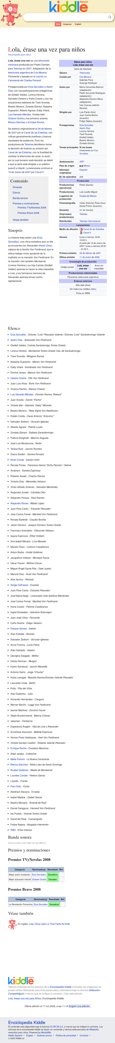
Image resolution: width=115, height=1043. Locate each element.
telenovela (43, 60)
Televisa (83, 213)
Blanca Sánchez (17, 122)
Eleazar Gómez (18, 628)
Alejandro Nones (19, 503)
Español (83, 169)
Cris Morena (85, 76)
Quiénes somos (44, 1035)
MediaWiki (46, 1032)
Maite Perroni (17, 759)
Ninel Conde (17, 459)
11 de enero (85, 257)
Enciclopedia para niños (19, 54)
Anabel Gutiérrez (19, 770)
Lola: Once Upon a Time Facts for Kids (49, 924)
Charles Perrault (32, 80)
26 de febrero (86, 253)
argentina (25, 72)
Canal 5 (87, 232)
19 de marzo (14, 172)
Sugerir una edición (79, 1006)
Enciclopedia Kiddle (60, 987)
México (86, 165)
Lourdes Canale (19, 775)
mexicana (13, 64)
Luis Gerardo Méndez (19, 114)
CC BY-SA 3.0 (56, 1026)
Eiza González (86, 125)
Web (58, 24)
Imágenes (67, 24)
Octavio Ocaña (16, 118)
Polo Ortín (15, 786)
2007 (82, 161)
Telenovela (85, 72)
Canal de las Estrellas (93, 229)
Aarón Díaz (85, 128)
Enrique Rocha (36, 122)
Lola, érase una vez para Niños (24, 998)
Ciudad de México (88, 195)
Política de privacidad (66, 1035)
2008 (97, 257)
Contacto (84, 1035)
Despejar (103, 17)
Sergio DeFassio (19, 585)
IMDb (93, 289)
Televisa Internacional (90, 220)
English (78, 24)
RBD (13, 830)
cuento (39, 76)
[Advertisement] (57, 36)
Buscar (110, 17)
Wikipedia (94, 1029)
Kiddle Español (15, 1035)
